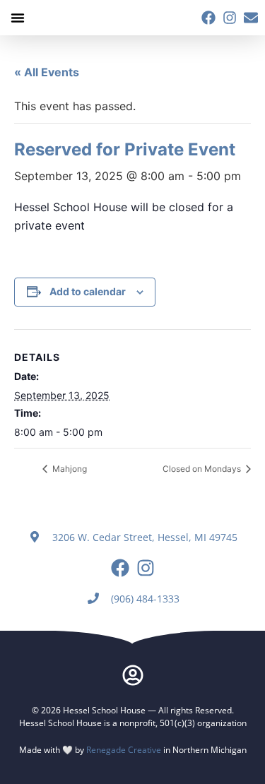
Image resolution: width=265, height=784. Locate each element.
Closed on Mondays (203, 468)
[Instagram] (230, 18)
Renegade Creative (123, 750)
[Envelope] (251, 18)
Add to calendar (87, 291)
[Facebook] (208, 18)
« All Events (46, 72)
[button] (17, 17)
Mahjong (68, 468)
